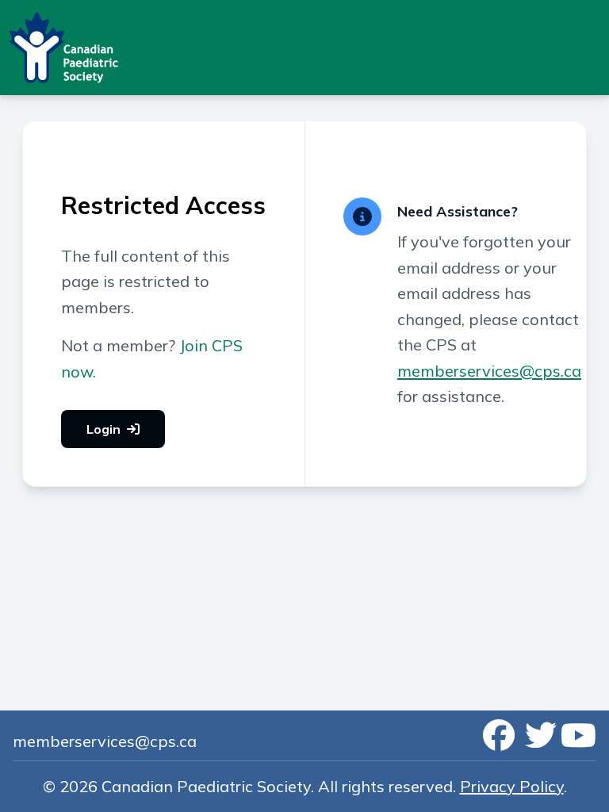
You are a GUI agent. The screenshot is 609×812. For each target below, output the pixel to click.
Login (103, 429)
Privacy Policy (512, 786)
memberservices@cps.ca (489, 371)
